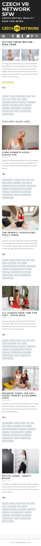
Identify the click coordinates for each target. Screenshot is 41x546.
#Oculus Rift (27, 108)
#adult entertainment (10, 102)
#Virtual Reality (8, 114)
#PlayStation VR (8, 111)
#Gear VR (5, 105)
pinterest (32, 36)
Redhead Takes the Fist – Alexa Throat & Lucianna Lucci (19, 395)
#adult (24, 99)
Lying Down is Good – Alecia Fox (16, 153)
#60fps (14, 99)
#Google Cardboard (16, 105)
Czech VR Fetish (7, 179)
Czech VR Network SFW (23, 542)
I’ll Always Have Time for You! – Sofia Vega (19, 314)
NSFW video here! (8, 82)
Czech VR (5, 96)
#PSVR (16, 111)
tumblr (23, 36)
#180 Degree (20, 96)
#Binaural (22, 102)
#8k (19, 99)
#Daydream (31, 102)
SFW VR (13, 96)
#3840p (28, 96)
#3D (33, 96)
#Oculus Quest (16, 108)
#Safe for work (25, 111)
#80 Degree (16, 182)
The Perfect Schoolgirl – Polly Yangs (19, 233)
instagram (18, 36)
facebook (14, 36)
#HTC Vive (28, 105)
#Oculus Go (6, 108)
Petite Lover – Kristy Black (16, 477)
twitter (28, 36)
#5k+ (8, 99)
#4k (4, 99)
